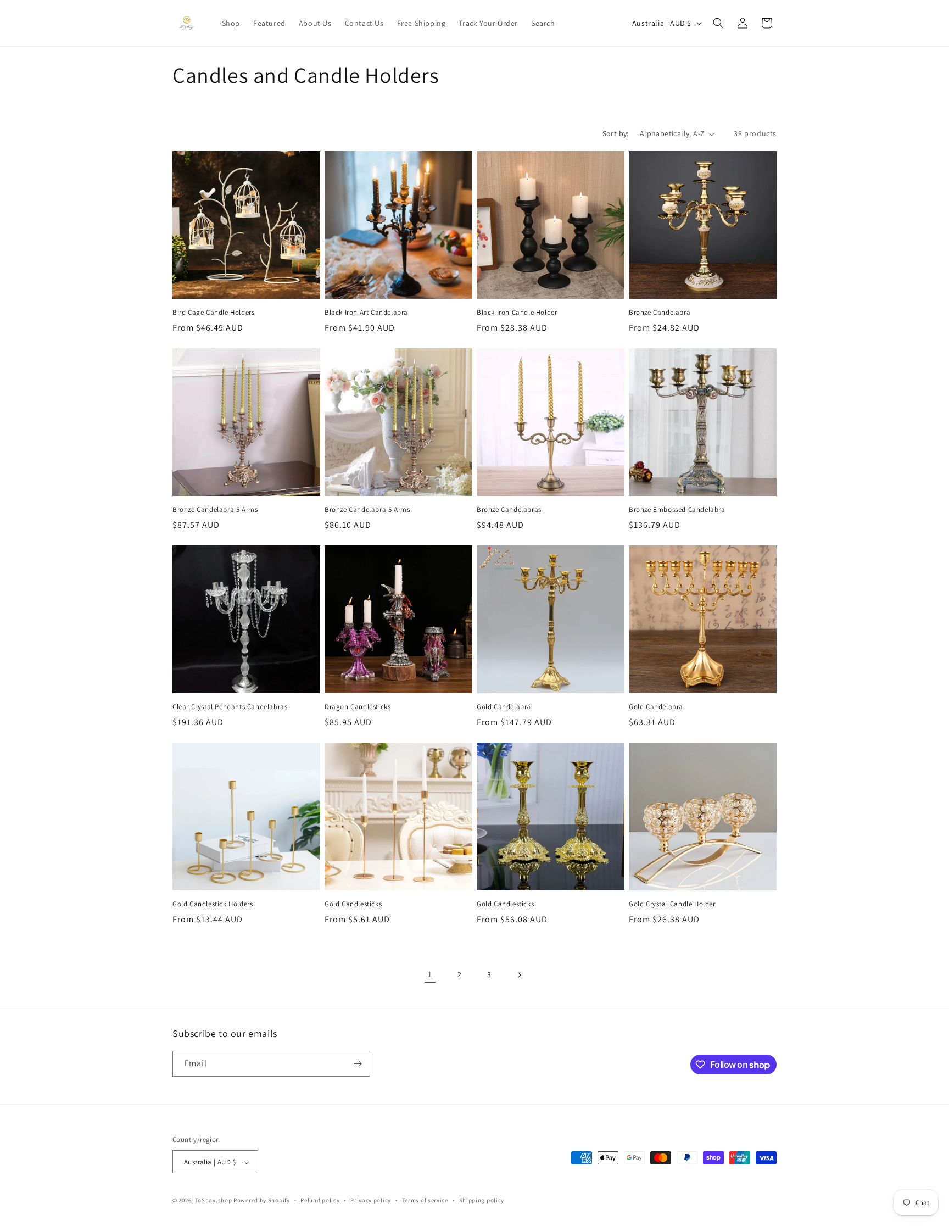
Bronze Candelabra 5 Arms (215, 509)
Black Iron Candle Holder (517, 312)
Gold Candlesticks (353, 904)
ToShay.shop (213, 1201)
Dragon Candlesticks (357, 707)
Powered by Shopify (261, 1201)
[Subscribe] (357, 1064)
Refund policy (319, 1200)
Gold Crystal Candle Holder (672, 904)
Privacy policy (370, 1200)
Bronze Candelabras (509, 509)
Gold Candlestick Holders (212, 904)
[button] (718, 23)
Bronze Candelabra (659, 312)
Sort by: (615, 133)
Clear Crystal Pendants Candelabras (229, 707)
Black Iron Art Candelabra (366, 312)
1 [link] (430, 974)
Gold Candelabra (504, 707)
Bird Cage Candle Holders (213, 312)
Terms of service (425, 1200)
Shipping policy (482, 1200)
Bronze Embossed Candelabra (677, 509)
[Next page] (519, 975)
